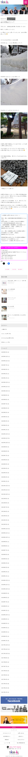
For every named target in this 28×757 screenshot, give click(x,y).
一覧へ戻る (14, 269)
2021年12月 (4, 485)
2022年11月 (4, 438)
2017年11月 (4, 649)
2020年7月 (4, 550)
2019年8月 (4, 597)
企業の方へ (21, 736)
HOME (2, 15)
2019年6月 (4, 606)
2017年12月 (4, 644)
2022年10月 (4, 442)
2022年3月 (4, 472)
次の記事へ (7, 269)
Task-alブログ (7, 15)
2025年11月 (4, 360)
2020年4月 (4, 563)
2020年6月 (4, 554)
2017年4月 (4, 679)
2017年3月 (4, 683)
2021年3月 (4, 524)
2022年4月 (4, 468)
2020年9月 (4, 541)
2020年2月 (4, 571)
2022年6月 (4, 459)
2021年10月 (4, 494)
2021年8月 (4, 502)
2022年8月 (4, 451)
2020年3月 (4, 567)
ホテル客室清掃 (11, 289)
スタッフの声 (4, 333)
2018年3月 (4, 632)
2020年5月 (4, 558)
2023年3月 (4, 421)
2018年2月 (4, 636)
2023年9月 (4, 395)
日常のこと (10, 19)
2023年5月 (4, 412)
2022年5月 (4, 464)
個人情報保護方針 (21, 742)
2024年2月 (4, 373)
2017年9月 (4, 657)
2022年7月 (4, 455)
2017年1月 (4, 692)
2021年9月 (4, 498)
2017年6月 (4, 670)
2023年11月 (4, 386)
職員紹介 (7, 739)
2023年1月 (4, 429)
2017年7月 (4, 666)
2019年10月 (4, 589)
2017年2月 (4, 688)
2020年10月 (4, 537)
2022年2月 (4, 477)
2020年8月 (4, 545)
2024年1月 (4, 378)
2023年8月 (4, 399)
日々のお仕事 (11, 306)
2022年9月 (4, 446)
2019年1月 (4, 610)
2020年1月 (4, 576)
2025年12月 (4, 356)
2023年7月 (4, 403)
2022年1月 (4, 481)
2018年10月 (4, 614)
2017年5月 (4, 675)
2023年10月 (4, 390)
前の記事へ (20, 269)
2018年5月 (4, 623)
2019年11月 (4, 584)
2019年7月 (4, 601)
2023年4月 (4, 416)
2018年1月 (4, 640)
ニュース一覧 (7, 742)
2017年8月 (4, 662)
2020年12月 (4, 528)
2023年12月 (4, 382)
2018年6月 (4, 619)
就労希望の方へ (6, 736)
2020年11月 (4, 533)
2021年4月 (4, 520)
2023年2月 (4, 425)
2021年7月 (4, 507)
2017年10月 (4, 653)
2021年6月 (4, 511)
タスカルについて (7, 733)
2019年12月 (4, 580)
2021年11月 (4, 489)
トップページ (14, 729)
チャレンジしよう (12, 297)
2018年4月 (4, 627)
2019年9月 (4, 593)
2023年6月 (4, 408)
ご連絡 (3, 329)
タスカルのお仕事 (11, 18)
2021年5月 (4, 515)
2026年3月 (4, 352)
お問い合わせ (21, 733)
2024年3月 (4, 369)
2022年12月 (4, 434)
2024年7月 (4, 365)
